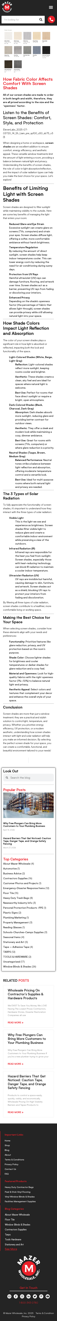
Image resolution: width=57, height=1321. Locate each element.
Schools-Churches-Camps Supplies (23, 932)
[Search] (41, 19)
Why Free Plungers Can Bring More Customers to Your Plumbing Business (24, 824)
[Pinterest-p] (41, 1296)
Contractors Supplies (15, 878)
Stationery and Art (13, 942)
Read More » (15, 1022)
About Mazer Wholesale (16, 863)
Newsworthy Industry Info (17, 902)
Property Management (16, 922)
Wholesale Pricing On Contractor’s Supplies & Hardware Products (25, 994)
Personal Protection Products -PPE (23, 907)
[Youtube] (48, 1296)
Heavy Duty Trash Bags (16, 897)
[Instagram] (22, 1296)
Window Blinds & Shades (17, 966)
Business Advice (12, 873)
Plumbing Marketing (14, 917)
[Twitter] (35, 1296)
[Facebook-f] (16, 1296)
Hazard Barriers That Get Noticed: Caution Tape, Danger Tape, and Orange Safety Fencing (27, 841)
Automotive (10, 868)
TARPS (7, 951)
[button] (51, 7)
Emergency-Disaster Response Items (24, 888)
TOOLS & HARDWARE (15, 956)
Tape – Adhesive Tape (16, 946)
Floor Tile (8, 893)
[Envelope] (9, 1296)
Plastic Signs (10, 912)
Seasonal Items (12, 937)
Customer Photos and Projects (20, 883)
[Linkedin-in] (28, 1296)
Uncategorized (11, 961)
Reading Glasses (12, 927)
